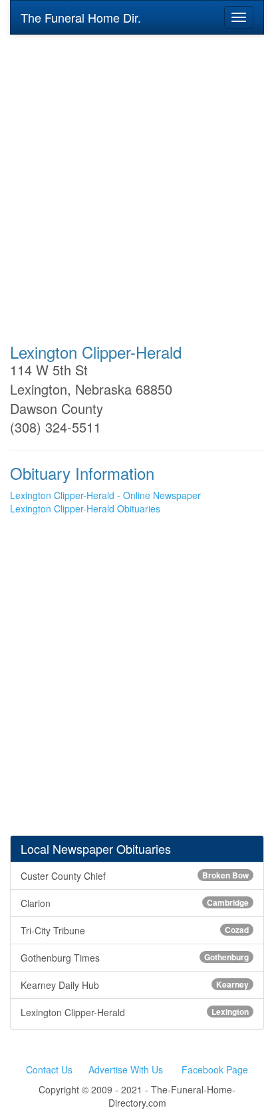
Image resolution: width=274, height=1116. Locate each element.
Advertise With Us (125, 1069)
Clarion (135, 903)
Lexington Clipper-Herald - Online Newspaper (105, 495)
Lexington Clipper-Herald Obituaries (85, 508)
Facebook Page (215, 1069)
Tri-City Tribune (135, 930)
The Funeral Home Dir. (81, 17)
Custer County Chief (135, 875)
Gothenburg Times (135, 957)
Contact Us (49, 1069)
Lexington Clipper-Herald (135, 1012)
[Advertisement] (137, 180)
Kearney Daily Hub (135, 985)
